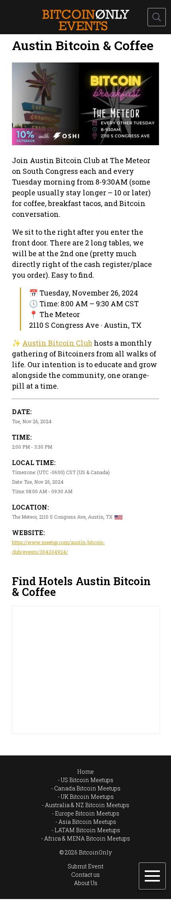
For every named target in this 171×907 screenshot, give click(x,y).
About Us (85, 883)
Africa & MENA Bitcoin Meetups (87, 838)
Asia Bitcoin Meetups (87, 821)
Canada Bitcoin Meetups (87, 788)
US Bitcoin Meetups (87, 780)
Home (85, 771)
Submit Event (85, 866)
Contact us (85, 874)
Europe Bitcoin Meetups (87, 813)
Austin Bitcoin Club (57, 343)
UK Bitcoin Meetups (87, 796)
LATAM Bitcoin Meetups (87, 830)
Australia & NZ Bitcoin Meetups (87, 805)
